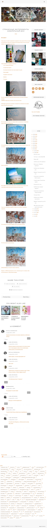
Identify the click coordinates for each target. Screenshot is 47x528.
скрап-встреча (23, 505)
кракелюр (28, 487)
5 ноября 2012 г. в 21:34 (13, 354)
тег (21, 511)
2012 (34, 148)
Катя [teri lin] (27, 485)
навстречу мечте (18, 495)
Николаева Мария (39, 495)
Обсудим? (35, 497)
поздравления (41, 499)
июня (35, 216)
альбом (12, 469)
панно (13, 499)
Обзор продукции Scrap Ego (26, 497)
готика (42, 475)
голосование (36, 475)
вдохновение (3, 473)
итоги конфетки (3, 485)
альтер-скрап (18, 469)
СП (36, 507)
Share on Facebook (10, 283)
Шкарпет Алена (16, 515)
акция (33, 467)
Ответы (6, 339)
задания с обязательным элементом (30, 481)
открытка (2, 499)
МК (33, 493)
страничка (39, 509)
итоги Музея (11, 485)
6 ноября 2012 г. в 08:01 (10, 388)
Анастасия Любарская (28, 469)
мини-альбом (17, 493)
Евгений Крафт (13, 479)
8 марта (18, 467)
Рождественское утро (4, 503)
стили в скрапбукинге (31, 509)
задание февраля (18, 481)
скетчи (12, 505)
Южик (10, 366)
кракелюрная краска (37, 487)
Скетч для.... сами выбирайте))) (39, 156)
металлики (3, 493)
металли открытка (41, 491)
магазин (37, 489)
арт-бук (11, 471)
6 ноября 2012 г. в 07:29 (13, 376)
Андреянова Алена (37, 469)
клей (39, 485)
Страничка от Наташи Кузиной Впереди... (15, 318)
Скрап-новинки (31, 505)
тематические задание (5, 513)
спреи (9, 509)
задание (2, 481)
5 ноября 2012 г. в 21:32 (13, 344)
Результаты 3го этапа (37, 184)
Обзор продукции (16, 497)
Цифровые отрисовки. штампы (6, 515)
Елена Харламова (30, 479)
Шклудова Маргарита (25, 515)
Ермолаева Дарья (38, 479)
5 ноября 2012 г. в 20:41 (10, 332)
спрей (14, 509)
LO (36, 515)
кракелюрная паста (4, 489)
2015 (34, 143)
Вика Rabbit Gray (22, 473)
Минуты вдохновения (26, 493)
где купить (8, 475)
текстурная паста (37, 511)
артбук (16, 471)
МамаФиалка (10, 386)
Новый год (8, 497)
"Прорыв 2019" (12, 467)
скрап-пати (39, 505)
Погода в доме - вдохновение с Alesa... (5, 318)
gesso (32, 515)
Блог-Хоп (25, 471)
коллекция (8, 487)
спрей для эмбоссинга (21, 509)
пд (22, 499)
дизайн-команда (16, 477)
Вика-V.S (28, 473)
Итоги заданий (30, 483)
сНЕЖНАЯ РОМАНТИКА (20, 507)
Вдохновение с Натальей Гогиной (25, 318)
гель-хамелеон (15, 475)
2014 (34, 145)
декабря (35, 150)
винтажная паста (41, 473)
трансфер (21, 513)
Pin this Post (17, 286)
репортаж (37, 501)
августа (35, 212)
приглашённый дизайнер (13, 501)
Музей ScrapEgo (3, 495)
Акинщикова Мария (25, 467)
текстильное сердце (28, 511)
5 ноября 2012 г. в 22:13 (13, 361)
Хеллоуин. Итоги (37, 194)
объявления (42, 497)
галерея (2, 475)
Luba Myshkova (13, 342)
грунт (2, 477)
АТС (20, 471)
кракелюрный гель (13, 489)
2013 (34, 147)
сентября (35, 210)
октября (35, 208)
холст (33, 513)
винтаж (34, 473)
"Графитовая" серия (4, 467)
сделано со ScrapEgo (4, 505)
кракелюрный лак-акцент (24, 489)
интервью (23, 483)
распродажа (31, 501)
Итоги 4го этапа (37, 154)
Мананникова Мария (4, 491)
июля (35, 214)
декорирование (8, 477)
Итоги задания (38, 483)
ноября (35, 152)
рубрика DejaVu (19, 503)
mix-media (41, 515)
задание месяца (9, 481)
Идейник (2, 483)
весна (9, 473)
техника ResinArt (14, 513)
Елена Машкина (21, 479)
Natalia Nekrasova (11, 330)
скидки (17, 505)
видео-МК (14, 473)
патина (18, 499)
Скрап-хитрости (3, 507)
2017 (34, 139)
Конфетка (14, 487)
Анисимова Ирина (4, 471)
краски (32, 489)
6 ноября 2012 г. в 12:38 (13, 398)
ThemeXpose (11, 526)
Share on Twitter (23, 283)
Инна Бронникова (9, 483)
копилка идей (21, 487)
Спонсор (41, 507)
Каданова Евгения (19, 485)
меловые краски (32, 491)
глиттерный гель (23, 475)
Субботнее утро (15, 511)
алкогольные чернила (40, 467)
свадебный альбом (37, 503)
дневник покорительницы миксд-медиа (28, 477)
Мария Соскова (18, 491)
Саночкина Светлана (28, 503)
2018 (34, 138)
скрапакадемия (12, 507)
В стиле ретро (42, 471)
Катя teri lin (34, 485)
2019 (34, 136)
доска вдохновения (4, 479)
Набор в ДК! (36, 159)
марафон (12, 491)
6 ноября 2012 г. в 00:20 (13, 368)
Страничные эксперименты (18, 289)
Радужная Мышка (23, 501)
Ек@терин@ (9, 407)
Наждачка (25, 495)
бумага (36, 471)
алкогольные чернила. (4, 469)
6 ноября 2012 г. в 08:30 (10, 409)
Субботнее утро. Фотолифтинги (39, 161)
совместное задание (30, 507)
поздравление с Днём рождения (31, 499)
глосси (30, 475)
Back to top (42, 526)
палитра (8, 499)
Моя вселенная (39, 493)
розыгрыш (12, 503)
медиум (25, 491)
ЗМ (39, 481)
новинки (2, 497)
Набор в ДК (10, 495)
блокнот (30, 471)
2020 (34, 134)
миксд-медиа (9, 493)
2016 (34, 141)
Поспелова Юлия (3, 501)
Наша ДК (31, 495)
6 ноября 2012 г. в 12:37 (13, 419)
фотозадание (27, 513)
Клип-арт (2, 487)
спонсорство (3, 509)
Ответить (28, 338)
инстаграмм (17, 483)
